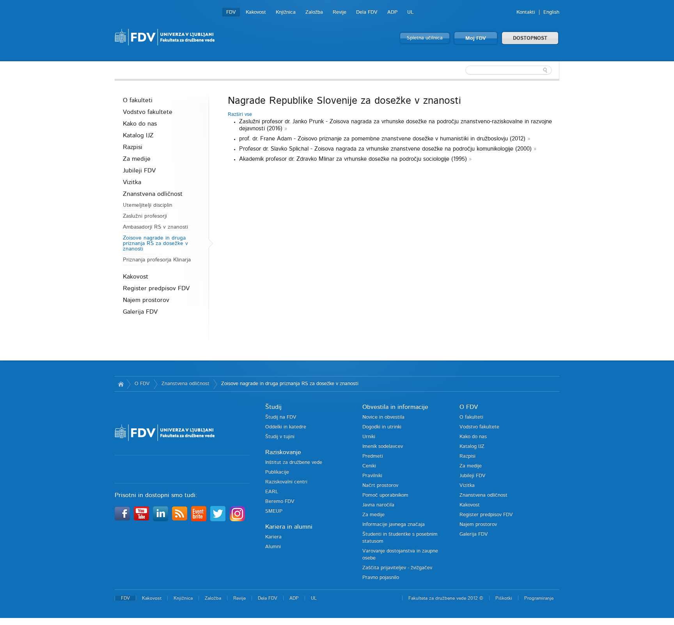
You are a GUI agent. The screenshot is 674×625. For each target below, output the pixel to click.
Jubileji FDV (139, 170)
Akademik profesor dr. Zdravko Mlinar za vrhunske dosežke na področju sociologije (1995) (353, 159)
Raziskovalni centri (286, 482)
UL (410, 12)
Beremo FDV (279, 501)
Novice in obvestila (383, 417)
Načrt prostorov (380, 485)
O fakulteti (138, 100)
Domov (121, 383)
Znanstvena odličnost (153, 194)
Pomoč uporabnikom (385, 495)
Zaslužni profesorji (145, 216)
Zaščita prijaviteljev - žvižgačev (397, 567)
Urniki (368, 436)
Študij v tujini (279, 436)
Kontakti (525, 12)
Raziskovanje (283, 452)
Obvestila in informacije (395, 407)
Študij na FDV (280, 417)
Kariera (273, 537)
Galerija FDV (140, 312)
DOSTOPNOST (530, 38)
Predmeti (372, 456)
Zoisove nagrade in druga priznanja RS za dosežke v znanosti (155, 243)
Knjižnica (286, 12)
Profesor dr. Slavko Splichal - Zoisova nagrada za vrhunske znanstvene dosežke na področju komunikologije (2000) (385, 149)
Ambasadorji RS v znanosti (155, 227)
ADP (392, 12)
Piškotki (503, 598)
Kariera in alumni (288, 527)
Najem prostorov (146, 300)
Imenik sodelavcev (382, 446)
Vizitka (132, 182)
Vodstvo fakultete (147, 112)
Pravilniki (372, 475)
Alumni (273, 546)
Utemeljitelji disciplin (147, 205)
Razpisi (132, 147)
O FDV (142, 383)
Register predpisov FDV (156, 288)
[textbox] (508, 70)
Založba (314, 12)
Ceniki (369, 466)
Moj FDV (475, 38)
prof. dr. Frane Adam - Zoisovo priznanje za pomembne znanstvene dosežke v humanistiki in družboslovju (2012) (382, 139)
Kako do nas (140, 124)
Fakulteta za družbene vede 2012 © (445, 598)
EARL (271, 491)
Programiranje (538, 598)
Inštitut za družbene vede (293, 462)
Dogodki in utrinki (381, 427)
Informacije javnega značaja (393, 524)
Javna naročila (378, 505)
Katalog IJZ (138, 135)
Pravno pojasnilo (380, 577)
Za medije (137, 159)
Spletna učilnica (425, 38)
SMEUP (273, 511)
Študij (273, 407)
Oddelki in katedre (285, 427)
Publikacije (277, 472)
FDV (231, 12)
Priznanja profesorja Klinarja (157, 260)
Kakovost (256, 12)
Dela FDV (367, 12)
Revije (339, 12)
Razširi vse (240, 114)
